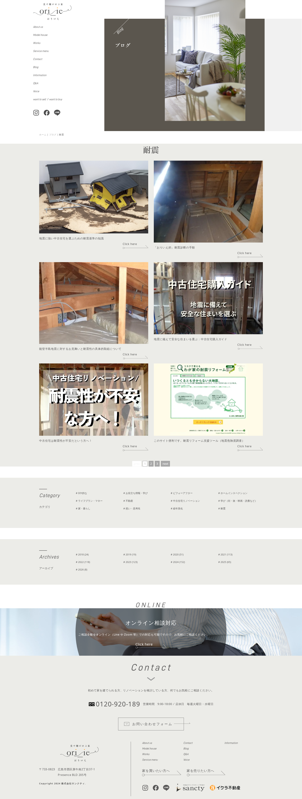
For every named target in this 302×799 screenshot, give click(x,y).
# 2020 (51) (177, 554)
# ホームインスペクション (232, 493)
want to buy (55, 99)
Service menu (41, 51)
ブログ (52, 134)
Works (36, 43)
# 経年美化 (177, 508)
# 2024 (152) (178, 562)
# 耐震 (221, 508)
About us (38, 27)
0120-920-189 (118, 703)
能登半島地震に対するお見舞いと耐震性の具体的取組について (80, 349)
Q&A (35, 83)
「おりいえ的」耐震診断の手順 (174, 247)
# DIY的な (81, 493)
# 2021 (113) (225, 554)
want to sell (39, 99)
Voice (36, 91)
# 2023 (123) (130, 562)
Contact (37, 59)
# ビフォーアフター (182, 493)
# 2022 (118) (83, 562)
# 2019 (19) (129, 554)
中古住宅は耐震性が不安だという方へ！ (65, 441)
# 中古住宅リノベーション (185, 500)
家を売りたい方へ (200, 770)
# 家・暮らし (83, 508)
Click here (130, 244)
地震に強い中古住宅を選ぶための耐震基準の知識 (71, 238)
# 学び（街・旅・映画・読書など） (237, 500)
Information (39, 75)
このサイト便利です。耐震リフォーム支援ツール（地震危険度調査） (199, 441)
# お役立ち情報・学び (135, 493)
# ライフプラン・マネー (89, 500)
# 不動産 (128, 500)
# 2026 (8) (81, 569)
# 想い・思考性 (131, 508)
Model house (40, 35)
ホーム (42, 134)
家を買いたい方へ (156, 770)
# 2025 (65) (224, 562)
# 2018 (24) (82, 554)
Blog (35, 67)
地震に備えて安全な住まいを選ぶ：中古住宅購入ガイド (190, 339)
